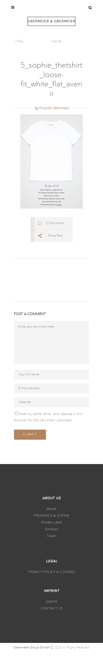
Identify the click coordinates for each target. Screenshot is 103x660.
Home (56, 41)
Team (51, 535)
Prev (20, 41)
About (51, 508)
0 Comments (55, 223)
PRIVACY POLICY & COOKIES (51, 571)
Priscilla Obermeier (54, 108)
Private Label (51, 522)
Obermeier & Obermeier (51, 21)
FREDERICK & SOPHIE (52, 515)
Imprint (51, 601)
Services (51, 529)
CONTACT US (51, 608)
